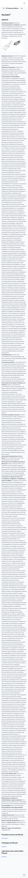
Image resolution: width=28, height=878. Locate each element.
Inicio (22, 8)
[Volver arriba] (24, 874)
